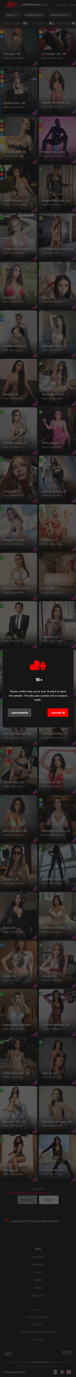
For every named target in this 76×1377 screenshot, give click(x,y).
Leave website (19, 712)
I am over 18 (58, 712)
